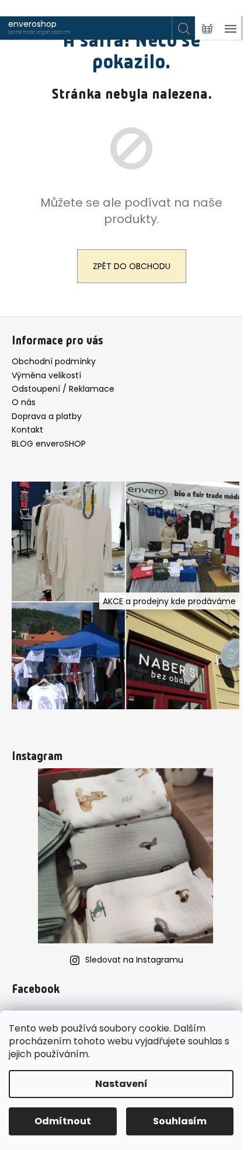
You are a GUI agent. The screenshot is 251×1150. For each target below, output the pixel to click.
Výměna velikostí (46, 375)
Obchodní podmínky (54, 361)
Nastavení (121, 1083)
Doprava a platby (47, 416)
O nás (24, 402)
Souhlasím (180, 1121)
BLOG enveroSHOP (49, 443)
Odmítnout (62, 1121)
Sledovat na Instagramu (134, 960)
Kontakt (27, 429)
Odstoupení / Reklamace (63, 389)
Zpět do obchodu (131, 266)
